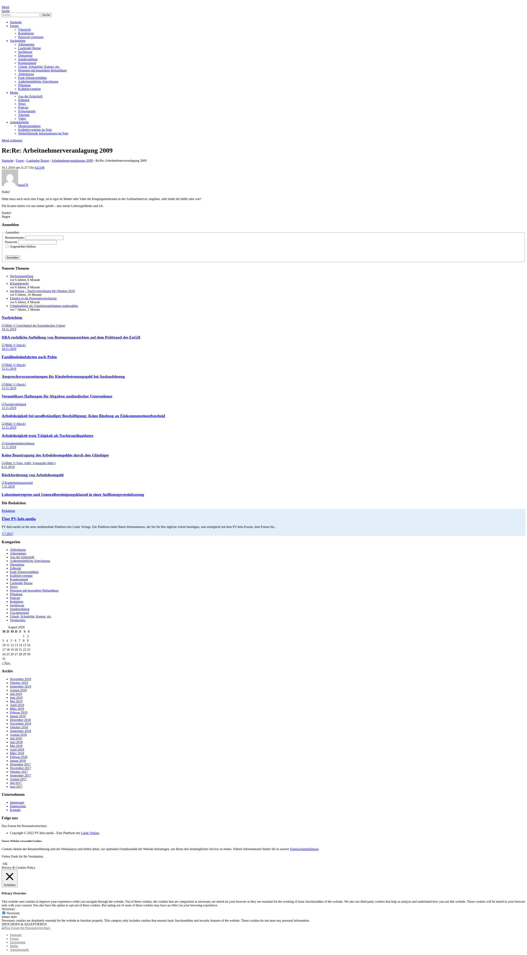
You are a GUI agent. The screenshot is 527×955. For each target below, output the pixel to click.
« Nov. (6, 663)
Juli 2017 (16, 783)
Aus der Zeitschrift (30, 96)
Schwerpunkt (26, 111)
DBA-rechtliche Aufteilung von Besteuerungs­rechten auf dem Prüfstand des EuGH (71, 337)
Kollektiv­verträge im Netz (35, 129)
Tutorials (23, 115)
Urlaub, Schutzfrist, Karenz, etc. (39, 66)
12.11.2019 (9, 408)
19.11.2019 (9, 329)
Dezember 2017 (20, 764)
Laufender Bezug (29, 48)
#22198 (39, 167)
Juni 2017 (16, 786)
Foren (20, 160)
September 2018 (20, 731)
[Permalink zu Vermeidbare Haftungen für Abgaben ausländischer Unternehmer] (14, 384)
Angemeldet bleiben (23, 246)
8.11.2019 (8, 467)
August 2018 (18, 734)
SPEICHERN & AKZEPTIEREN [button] (24, 924)
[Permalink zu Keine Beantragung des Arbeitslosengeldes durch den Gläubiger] (18, 443)
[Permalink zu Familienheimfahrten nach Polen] (14, 345)
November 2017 (20, 768)
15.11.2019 (9, 368)
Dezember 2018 (20, 720)
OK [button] (5, 864)
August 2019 (18, 690)
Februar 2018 (18, 757)
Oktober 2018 (19, 727)
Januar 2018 (18, 760)
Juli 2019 (16, 694)
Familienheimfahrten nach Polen (29, 357)
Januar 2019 (18, 716)
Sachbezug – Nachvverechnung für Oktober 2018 (42, 291)
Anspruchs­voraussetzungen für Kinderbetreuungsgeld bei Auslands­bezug (63, 376)
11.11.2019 (9, 447)
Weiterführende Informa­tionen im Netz (43, 133)
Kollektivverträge (29, 89)
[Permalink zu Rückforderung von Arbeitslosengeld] (29, 463)
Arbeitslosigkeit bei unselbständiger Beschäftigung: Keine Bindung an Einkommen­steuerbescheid (83, 416)
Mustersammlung (29, 126)
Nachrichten (12, 317)
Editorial (23, 100)
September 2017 (20, 775)
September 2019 (20, 686)
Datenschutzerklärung (304, 849)
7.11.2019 (8, 486)
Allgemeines (26, 44)
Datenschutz (18, 806)
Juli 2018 (16, 738)
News (22, 103)
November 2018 (20, 723)
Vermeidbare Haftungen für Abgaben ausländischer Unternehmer (57, 396)
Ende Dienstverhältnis (32, 78)
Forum (14, 26)
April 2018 (17, 749)
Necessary (13, 913)
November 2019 (20, 679)
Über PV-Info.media (19, 519)
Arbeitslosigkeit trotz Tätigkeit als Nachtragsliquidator (47, 435)
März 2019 (17, 708)
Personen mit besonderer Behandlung (42, 70)
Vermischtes (18, 620)
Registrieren (26, 33)
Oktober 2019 (19, 683)
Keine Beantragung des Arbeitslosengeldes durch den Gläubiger (55, 455)
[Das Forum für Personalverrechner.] (26, 928)
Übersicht (24, 29)
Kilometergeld (19, 283)
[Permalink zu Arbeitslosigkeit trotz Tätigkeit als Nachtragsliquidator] (14, 424)
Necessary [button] (8, 909)
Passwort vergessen (30, 37)
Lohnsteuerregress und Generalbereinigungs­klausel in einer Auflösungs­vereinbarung (73, 494)
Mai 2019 (16, 701)
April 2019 (17, 705)
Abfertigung (26, 74)
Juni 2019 (16, 697)
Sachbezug (25, 52)
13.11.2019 (9, 388)
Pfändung (24, 85)
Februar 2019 (18, 712)
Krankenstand (27, 63)
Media (14, 92)
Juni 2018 (16, 742)
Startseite (16, 22)
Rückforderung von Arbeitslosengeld (33, 475)
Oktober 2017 (19, 772)
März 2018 (17, 753)
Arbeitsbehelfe (19, 122)
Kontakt (15, 810)
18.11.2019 (9, 349)
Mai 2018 (16, 746)
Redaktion (8, 511)
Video (22, 118)
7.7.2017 (7, 534)
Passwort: (11, 242)
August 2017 (18, 779)
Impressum (17, 802)
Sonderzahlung (28, 59)
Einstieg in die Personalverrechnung (33, 298)
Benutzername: (15, 237)
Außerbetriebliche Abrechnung (38, 81)
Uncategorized (19, 612)
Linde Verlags (90, 833)
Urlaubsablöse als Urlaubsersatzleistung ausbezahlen (44, 306)
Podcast (23, 107)
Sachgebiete (18, 40)
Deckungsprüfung (21, 276)
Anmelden (13, 257)
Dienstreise (25, 55)
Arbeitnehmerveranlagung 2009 (72, 160)
